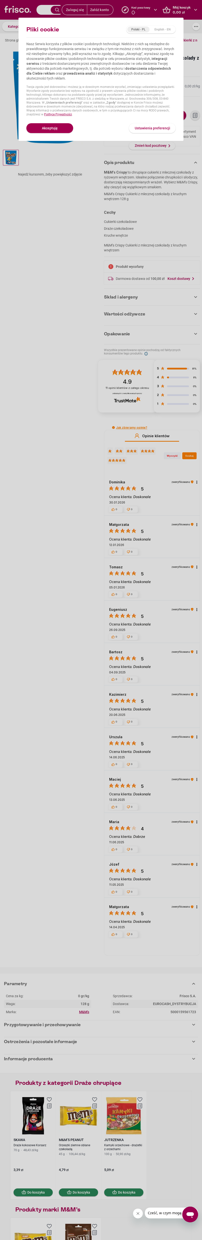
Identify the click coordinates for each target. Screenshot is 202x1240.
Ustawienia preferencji (152, 128)
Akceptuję (50, 128)
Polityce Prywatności (58, 114)
